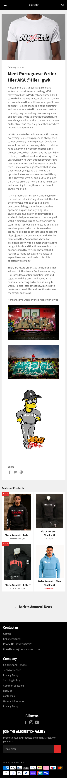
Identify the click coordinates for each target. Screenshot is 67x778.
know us (7, 691)
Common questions (13, 686)
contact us (9, 696)
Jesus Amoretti (17, 762)
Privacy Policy (11, 675)
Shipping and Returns (14, 665)
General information (14, 701)
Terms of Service (12, 670)
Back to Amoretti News (35, 606)
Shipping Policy (11, 680)
